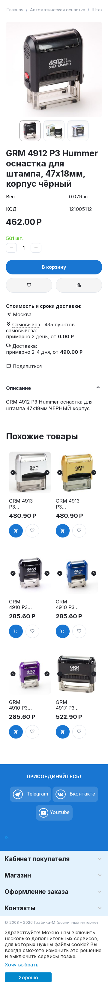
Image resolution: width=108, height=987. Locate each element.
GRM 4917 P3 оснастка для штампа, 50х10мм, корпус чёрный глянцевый (67, 705)
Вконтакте (81, 794)
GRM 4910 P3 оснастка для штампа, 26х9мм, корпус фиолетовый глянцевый (20, 705)
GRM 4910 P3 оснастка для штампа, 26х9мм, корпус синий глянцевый (67, 604)
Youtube (59, 812)
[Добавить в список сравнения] (79, 285)
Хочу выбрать (21, 965)
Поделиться (26, 366)
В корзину (54, 267)
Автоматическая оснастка (57, 9)
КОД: (12, 209)
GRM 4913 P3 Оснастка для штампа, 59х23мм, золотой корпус (68, 503)
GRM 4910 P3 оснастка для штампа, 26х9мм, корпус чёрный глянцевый (20, 604)
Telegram (36, 794)
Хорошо (28, 977)
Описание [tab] (18, 388)
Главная (15, 9)
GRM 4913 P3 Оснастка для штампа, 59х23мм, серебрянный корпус (21, 503)
